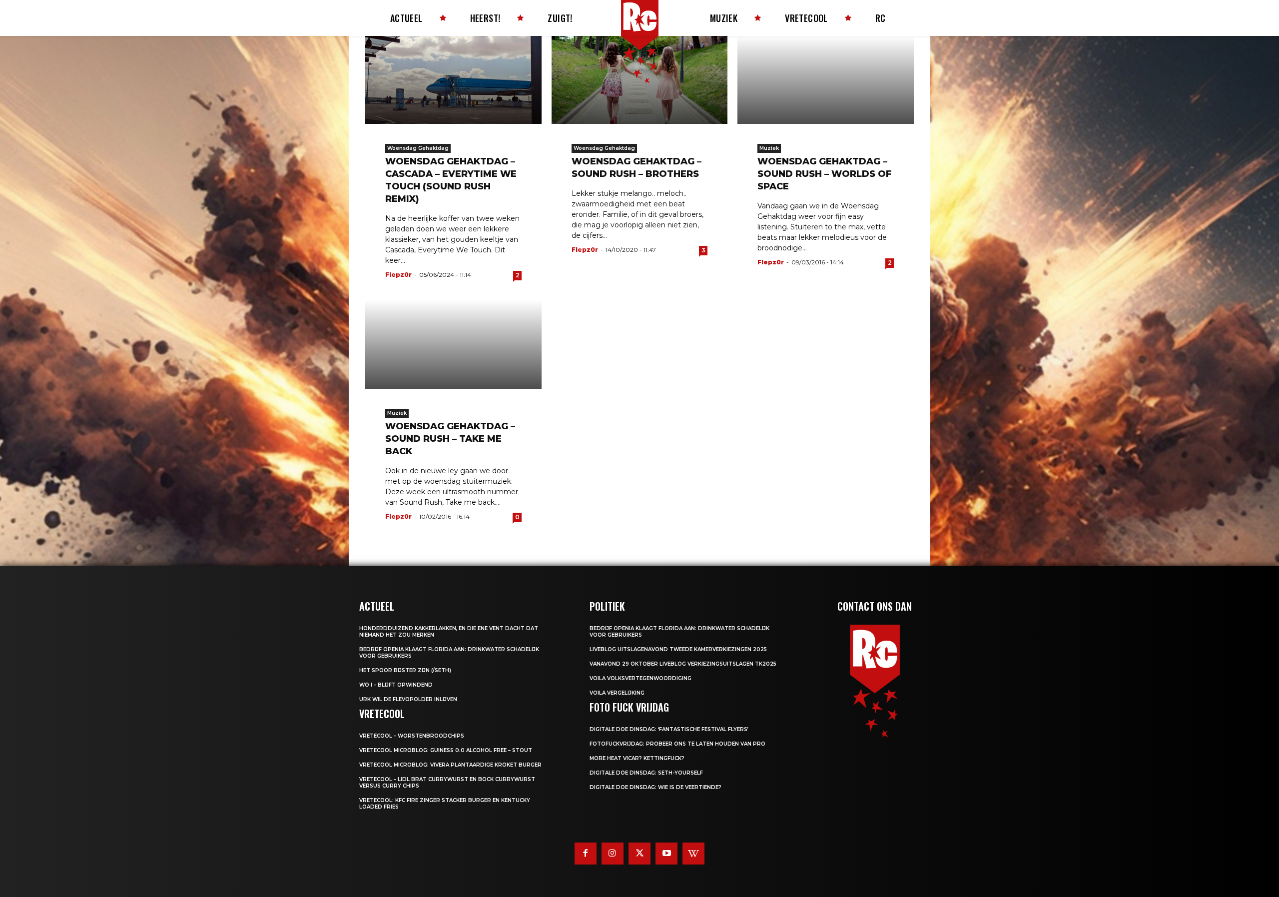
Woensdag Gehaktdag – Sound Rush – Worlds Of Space (824, 174)
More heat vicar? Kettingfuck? (637, 758)
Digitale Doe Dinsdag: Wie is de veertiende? (655, 787)
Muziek (769, 148)
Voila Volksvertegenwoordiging (640, 678)
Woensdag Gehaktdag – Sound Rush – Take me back (450, 439)
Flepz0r (398, 274)
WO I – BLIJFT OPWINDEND (396, 685)
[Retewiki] (693, 854)
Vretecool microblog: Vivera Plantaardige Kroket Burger (450, 765)
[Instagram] (613, 854)
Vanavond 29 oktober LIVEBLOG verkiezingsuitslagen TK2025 (683, 664)
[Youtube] (666, 854)
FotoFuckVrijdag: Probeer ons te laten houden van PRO (677, 744)
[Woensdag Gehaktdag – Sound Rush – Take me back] (453, 344)
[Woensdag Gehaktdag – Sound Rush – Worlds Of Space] (825, 80)
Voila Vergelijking (617, 693)
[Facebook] (586, 854)
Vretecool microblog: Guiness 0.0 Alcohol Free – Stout (445, 750)
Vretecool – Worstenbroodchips (411, 736)
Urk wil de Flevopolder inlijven (408, 699)
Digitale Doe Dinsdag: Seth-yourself (646, 773)
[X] (639, 854)
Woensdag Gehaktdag (418, 148)
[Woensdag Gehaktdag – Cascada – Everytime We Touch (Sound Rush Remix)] (453, 80)
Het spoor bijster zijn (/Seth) (405, 670)
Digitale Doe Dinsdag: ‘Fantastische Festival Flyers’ (669, 729)
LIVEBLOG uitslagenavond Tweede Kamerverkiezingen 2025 (678, 649)
